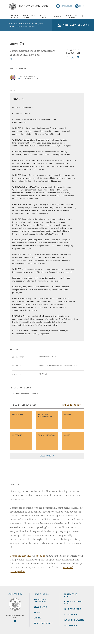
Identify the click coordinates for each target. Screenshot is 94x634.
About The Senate (71, 16)
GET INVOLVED (71, 625)
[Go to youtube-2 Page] (15, 621)
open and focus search (82, 16)
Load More (45, 456)
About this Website (74, 620)
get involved (66, 6)
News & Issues (14, 16)
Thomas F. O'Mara (26, 76)
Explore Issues (71, 405)
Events (57, 16)
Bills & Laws (43, 16)
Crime (67, 435)
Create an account (20, 555)
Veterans (17, 435)
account (40, 555)
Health (68, 414)
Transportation (46, 435)
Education (17, 414)
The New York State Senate (33, 6)
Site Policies (70, 615)
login (81, 6)
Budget (38, 612)
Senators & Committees (29, 16)
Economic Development (45, 416)
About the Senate (43, 623)
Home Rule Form (72, 609)
